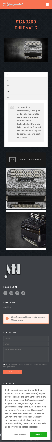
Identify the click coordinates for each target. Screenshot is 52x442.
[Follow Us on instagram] (11, 293)
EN (8, 80)
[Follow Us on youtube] (23, 293)
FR (8, 86)
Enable (38, 434)
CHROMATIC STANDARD (30, 160)
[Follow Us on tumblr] (17, 293)
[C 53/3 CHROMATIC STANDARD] (26, 188)
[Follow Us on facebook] (5, 293)
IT (8, 74)
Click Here (7, 307)
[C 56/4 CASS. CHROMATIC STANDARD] (26, 230)
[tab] (26, 74)
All (12, 160)
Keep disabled (20, 434)
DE (8, 91)
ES (8, 97)
